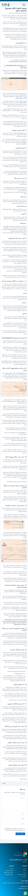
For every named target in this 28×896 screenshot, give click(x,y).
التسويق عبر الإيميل (18, 364)
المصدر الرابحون (23, 778)
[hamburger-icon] (24, 5)
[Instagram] (23, 862)
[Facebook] (26, 862)
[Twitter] (24, 862)
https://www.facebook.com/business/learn (18, 61)
